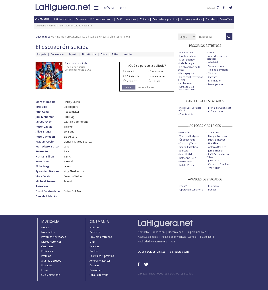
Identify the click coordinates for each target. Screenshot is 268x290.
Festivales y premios (165, 19)
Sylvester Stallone (47, 171)
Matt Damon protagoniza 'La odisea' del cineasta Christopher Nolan (91, 36)
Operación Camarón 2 (191, 189)
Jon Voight (213, 160)
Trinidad (212, 73)
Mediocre (132, 80)
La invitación (214, 80)
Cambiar (192, 236)
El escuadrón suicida (70, 25)
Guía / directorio (50, 275)
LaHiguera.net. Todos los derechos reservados (165, 273)
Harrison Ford (186, 161)
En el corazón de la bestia (189, 68)
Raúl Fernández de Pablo (218, 156)
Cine (123, 8)
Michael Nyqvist (216, 139)
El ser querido (187, 59)
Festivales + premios (102, 256)
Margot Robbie (45, 101)
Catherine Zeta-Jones (219, 164)
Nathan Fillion (45, 156)
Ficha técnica (89, 54)
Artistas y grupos (51, 260)
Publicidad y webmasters (152, 241)
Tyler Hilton (214, 167)
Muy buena (158, 71)
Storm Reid (43, 151)
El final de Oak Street (219, 107)
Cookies (206, 236)
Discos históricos (51, 241)
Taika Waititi (44, 186)
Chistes (161, 251)
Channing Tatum (188, 143)
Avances (131, 19)
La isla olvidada (187, 56)
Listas (44, 270)
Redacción (158, 232)
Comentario (57, 54)
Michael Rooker (46, 181)
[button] (96, 8)
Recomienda (175, 232)
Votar (129, 87)
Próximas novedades (53, 237)
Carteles (210, 19)
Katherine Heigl (187, 157)
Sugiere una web (196, 232)
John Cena (42, 111)
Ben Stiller (185, 132)
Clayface (212, 77)
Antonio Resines (217, 147)
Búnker (212, 189)
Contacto (143, 232)
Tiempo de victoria (218, 69)
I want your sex (216, 84)
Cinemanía (41, 25)
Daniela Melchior (47, 196)
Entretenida (133, 76)
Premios (46, 256)
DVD (119, 19)
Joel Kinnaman (45, 116)
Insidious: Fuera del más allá (189, 109)
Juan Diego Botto (47, 146)
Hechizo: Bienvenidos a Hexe (190, 78)
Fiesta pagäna (186, 73)
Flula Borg (42, 166)
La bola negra (186, 63)
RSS (173, 241)
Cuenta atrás (186, 114)
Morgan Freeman (217, 136)
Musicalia (50, 221)
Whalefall (213, 62)
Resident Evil (186, 52)
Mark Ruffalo (186, 154)
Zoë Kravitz (214, 132)
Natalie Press (186, 165)
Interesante (158, 76)
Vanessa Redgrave (189, 136)
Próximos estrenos (101, 19)
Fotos (104, 54)
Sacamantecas (216, 66)
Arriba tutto (185, 83)
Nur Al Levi (214, 143)
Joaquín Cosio (45, 141)
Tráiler (115, 54)
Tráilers (144, 19)
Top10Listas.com (178, 251)
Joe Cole (183, 150)
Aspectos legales (148, 236)
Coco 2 (183, 186)
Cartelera (80, 19)
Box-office (226, 19)
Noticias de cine (62, 19)
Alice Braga (43, 131)
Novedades (48, 232)
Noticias (128, 54)
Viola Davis (43, 176)
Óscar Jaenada (187, 139)
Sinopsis (41, 54)
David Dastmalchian (49, 191)
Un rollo (156, 80)
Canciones (47, 246)
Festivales (47, 251)
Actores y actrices (191, 19)
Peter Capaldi (44, 126)
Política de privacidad (173, 236)
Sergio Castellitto (188, 147)
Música (109, 8)
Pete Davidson (45, 136)
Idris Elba (41, 106)
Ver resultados (146, 87)
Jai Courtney (44, 121)
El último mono (216, 111)
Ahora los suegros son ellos (217, 57)
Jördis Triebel (215, 150)
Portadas (46, 265)
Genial (130, 71)
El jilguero (213, 186)
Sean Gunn (43, 161)
